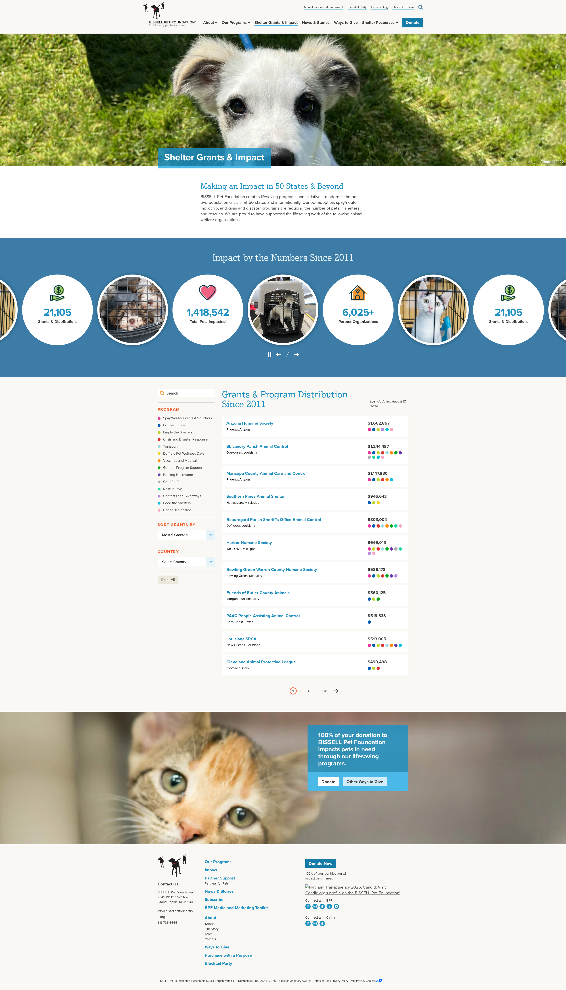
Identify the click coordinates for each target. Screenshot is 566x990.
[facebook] (308, 906)
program (169, 409)
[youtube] (336, 906)
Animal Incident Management (323, 7)
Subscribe (214, 899)
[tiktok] (322, 906)
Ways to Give (346, 22)
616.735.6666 (167, 922)
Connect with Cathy (320, 917)
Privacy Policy (339, 981)
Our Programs (234, 22)
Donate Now (321, 863)
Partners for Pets (217, 883)
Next (335, 691)
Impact (211, 870)
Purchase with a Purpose (228, 955)
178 (324, 691)
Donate (413, 22)
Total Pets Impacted (208, 321)
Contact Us (168, 884)
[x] (329, 906)
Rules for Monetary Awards (294, 981)
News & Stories (316, 22)
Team (208, 934)
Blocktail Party (357, 7)
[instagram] (315, 906)
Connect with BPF (319, 900)
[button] (216, 22)
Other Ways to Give (364, 781)
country (168, 552)
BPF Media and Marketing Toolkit (236, 907)
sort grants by (176, 525)
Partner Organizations (358, 321)
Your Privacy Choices (363, 981)
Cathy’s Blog (379, 7)
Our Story (211, 929)
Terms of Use (321, 981)
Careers (210, 939)
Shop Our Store (403, 7)
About (208, 22)
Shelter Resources (378, 22)
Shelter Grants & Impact (276, 22)
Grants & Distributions (58, 321)
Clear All (168, 579)
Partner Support (220, 878)
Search (420, 7)
